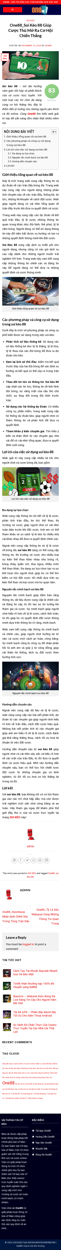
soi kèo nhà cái (23, 1089)
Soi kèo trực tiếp (34, 1089)
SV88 (52, 1242)
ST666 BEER (27, 1242)
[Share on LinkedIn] (47, 861)
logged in (28, 944)
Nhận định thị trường (13, 1077)
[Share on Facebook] (21, 861)
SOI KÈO (31, 20)
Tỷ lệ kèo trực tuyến (12, 1098)
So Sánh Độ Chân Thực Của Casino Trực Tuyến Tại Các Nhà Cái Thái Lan (35, 1028)
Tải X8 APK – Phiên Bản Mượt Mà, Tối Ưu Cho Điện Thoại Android (34, 1013)
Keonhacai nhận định (28, 1068)
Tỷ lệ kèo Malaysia (39, 1094)
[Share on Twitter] (27, 861)
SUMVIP (37, 1242)
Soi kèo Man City (11, 1089)
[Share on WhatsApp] (14, 861)
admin (48, 45)
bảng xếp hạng (7, 1064)
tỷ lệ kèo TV (23, 1098)
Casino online (18, 1064)
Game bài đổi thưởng (34, 1246)
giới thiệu (17, 1068)
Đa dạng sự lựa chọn (23, 153)
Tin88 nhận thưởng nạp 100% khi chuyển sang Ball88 (33, 985)
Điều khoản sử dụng (35, 1098)
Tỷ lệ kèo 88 (15, 1094)
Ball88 (19, 1246)
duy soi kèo (9, 1068)
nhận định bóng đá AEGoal (39, 1073)
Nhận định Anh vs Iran (22, 1073)
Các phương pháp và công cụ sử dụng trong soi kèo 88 (28, 143)
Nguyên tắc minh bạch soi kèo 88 (30, 157)
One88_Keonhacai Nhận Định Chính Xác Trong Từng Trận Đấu (15, 916)
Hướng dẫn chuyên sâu (24, 161)
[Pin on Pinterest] (40, 861)
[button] (12, 9)
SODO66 (17, 1242)
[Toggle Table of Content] (52, 131)
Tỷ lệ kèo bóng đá (26, 1094)
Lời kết (10, 165)
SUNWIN (46, 1242)
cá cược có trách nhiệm (31, 1064)
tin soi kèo (44, 1089)
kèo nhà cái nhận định (44, 1068)
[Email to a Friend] (34, 861)
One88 (51, 873)
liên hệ (11, 1073)
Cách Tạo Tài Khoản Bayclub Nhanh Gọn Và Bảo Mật (35, 972)
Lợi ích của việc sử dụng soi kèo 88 (26, 149)
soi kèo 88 (28, 1084)
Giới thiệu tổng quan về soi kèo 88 (26, 136)
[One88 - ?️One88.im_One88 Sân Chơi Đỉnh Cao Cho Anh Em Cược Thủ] (40, 9)
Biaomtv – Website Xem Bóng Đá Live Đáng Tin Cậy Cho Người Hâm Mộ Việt (34, 1000)
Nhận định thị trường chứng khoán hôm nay (36, 1077)
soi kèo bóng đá (38, 1084)
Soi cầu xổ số (19, 1084)
